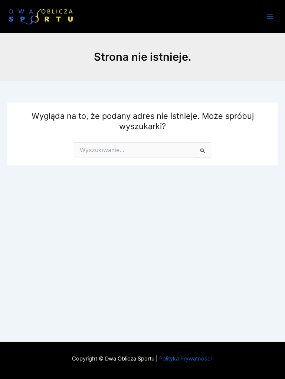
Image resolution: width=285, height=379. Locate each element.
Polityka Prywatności (186, 358)
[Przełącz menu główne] (270, 16)
